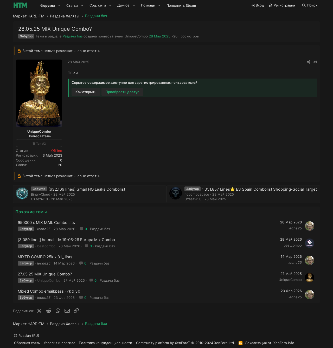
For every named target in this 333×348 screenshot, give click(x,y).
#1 (315, 62)
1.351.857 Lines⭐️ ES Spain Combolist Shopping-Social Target (259, 189)
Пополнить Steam (181, 5)
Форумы (47, 5)
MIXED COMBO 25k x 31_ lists (45, 256)
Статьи (72, 5)
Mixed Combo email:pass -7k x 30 (49, 291)
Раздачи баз (72, 36)
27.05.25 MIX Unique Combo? (45, 274)
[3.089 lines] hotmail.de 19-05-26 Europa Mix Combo (66, 239)
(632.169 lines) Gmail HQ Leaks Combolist (86, 189)
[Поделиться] (308, 62)
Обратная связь (27, 343)
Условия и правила (59, 343)
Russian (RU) (28, 335)
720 (174, 36)
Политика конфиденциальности (105, 343)
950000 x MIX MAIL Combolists (46, 222)
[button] (59, 5)
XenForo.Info (283, 343)
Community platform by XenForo (185, 342)
